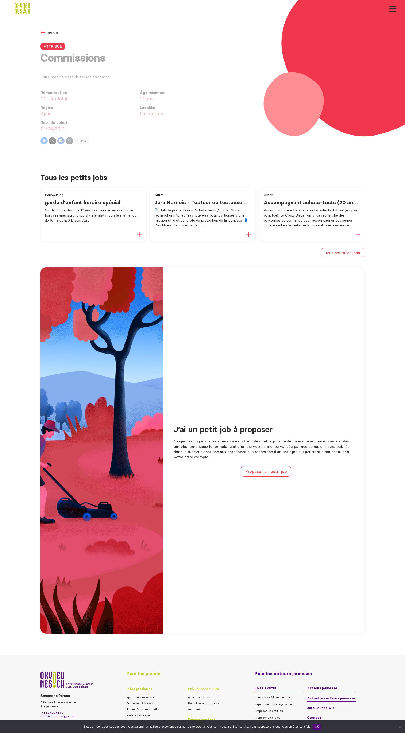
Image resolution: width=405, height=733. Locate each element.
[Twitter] (52, 140)
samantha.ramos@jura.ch (57, 716)
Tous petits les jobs (342, 252)
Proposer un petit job (266, 471)
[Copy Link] (69, 140)
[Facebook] (44, 140)
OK (317, 726)
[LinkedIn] (61, 140)
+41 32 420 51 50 (51, 712)
